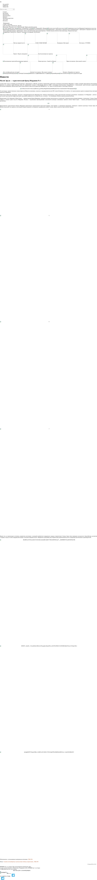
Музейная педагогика (8, 18)
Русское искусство (61, 28)
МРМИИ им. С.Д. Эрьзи (34, 868)
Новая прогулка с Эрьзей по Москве (47, 61)
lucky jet (8, 869)
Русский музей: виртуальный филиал (36, 30)
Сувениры (25, 73)
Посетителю (6, 14)
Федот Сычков (29, 28)
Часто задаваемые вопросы (9, 30)
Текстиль (67, 73)
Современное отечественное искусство (37, 29)
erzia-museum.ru (9, 868)
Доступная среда (63, 30)
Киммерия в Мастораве (63, 43)
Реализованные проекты (22, 61)
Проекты (5, 17)
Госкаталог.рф (20, 27)
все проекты (50, 53)
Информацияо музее (6, 24)
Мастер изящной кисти (19, 43)
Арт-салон (5, 19)
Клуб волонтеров (42, 53)
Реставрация (30, 32)
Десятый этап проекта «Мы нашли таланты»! (41, 72)
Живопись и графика (45, 73)
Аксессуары (79, 73)
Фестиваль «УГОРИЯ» (84, 43)
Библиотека (13, 32)
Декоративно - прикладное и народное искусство (84, 29)
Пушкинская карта (72, 30)
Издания (18, 32)
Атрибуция (24, 32)
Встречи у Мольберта (68, 72)
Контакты (5, 20)
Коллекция (5, 13)
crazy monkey (13, 869)
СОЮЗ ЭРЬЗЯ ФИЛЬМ (41, 43)
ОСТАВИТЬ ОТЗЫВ (5, 876)
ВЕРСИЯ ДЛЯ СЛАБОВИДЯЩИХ (21, 870)
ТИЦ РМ (30, 859)
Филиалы (8, 25)
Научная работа (6, 15)
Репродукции (14, 73)
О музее (5, 11)
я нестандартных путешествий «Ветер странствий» (20, 861)
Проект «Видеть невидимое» (20, 53)
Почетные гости (13, 27)
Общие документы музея (30, 27)
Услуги (25, 30)
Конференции (6, 32)
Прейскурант (19, 30)
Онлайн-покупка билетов (52, 30)
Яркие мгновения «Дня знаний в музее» (76, 61)
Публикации (37, 32)
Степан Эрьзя (14, 28)
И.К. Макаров (43, 28)
